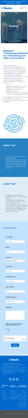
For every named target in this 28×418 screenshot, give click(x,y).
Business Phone (10, 277)
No (8, 331)
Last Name (9, 266)
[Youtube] (17, 379)
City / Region (10, 287)
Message (8, 307)
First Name (9, 237)
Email (7, 247)
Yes (8, 329)
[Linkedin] (10, 379)
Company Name (11, 297)
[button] (21, 8)
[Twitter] (14, 379)
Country (8, 257)
